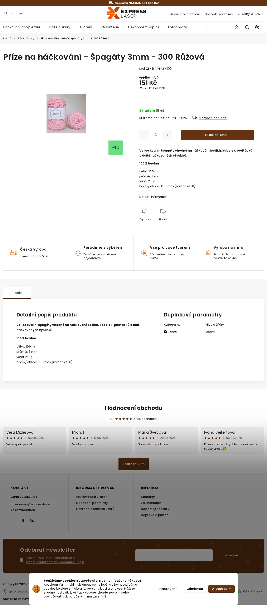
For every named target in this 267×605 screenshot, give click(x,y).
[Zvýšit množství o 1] (167, 134)
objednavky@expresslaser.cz (32, 504)
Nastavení (167, 589)
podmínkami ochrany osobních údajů (55, 562)
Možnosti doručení (213, 118)
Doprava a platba (155, 515)
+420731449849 (22, 510)
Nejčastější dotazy (155, 509)
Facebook (5, 13)
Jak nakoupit (151, 503)
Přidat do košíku (217, 135)
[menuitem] (24, 27)
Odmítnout (195, 589)
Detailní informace (153, 197)
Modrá (210, 332)
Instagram (13, 13)
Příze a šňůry (214, 325)
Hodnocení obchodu (133, 408)
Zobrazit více (134, 464)
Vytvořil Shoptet (253, 591)
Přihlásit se (230, 555)
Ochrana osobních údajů (95, 509)
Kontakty (148, 497)
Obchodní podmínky (219, 14)
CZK (257, 13)
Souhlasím (223, 589)
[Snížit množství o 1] (144, 134)
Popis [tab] (17, 293)
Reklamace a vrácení (185, 14)
